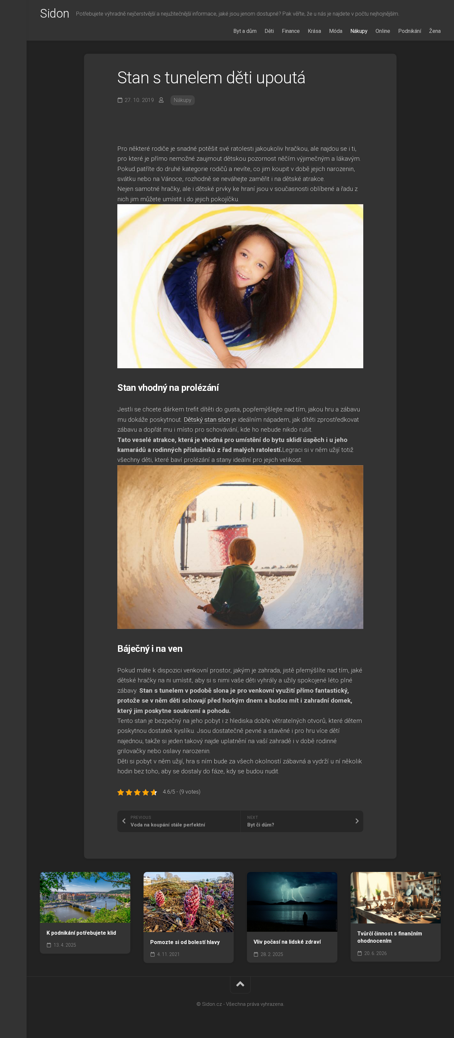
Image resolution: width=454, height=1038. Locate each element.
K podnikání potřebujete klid (81, 933)
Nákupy (359, 31)
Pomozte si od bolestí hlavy (185, 942)
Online (383, 31)
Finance (291, 31)
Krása (314, 31)
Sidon (54, 14)
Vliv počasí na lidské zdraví (287, 942)
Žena (435, 31)
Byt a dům (245, 31)
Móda (335, 31)
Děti (269, 31)
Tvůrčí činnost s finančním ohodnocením (389, 937)
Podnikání (409, 31)
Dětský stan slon (207, 419)
